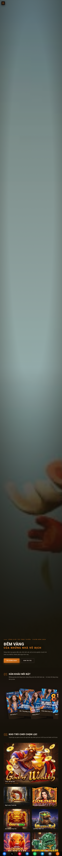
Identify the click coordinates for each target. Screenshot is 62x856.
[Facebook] (4, 853)
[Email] (50, 853)
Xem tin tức (27, 660)
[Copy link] (57, 853)
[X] (12, 853)
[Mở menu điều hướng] (3, 3)
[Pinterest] (19, 853)
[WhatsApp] (34, 853)
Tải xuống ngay (11, 660)
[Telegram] (42, 853)
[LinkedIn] (27, 853)
